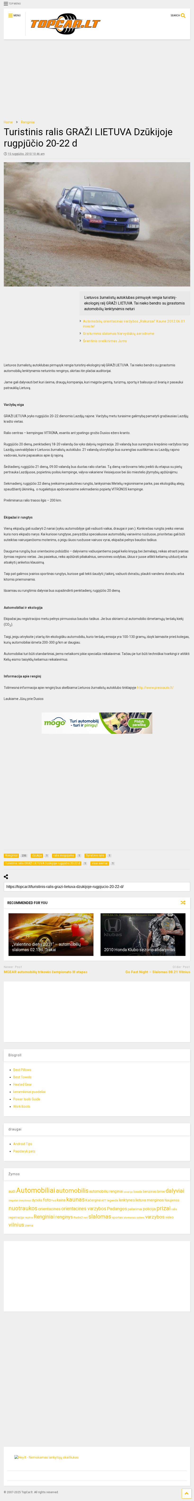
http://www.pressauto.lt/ (155, 688)
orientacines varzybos (83, 1208)
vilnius (16, 1225)
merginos (155, 1200)
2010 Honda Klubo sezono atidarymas (139, 949)
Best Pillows (22, 1070)
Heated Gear (22, 1084)
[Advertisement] (97, 80)
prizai (163, 1208)
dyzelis (37, 1200)
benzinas (150, 1192)
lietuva (141, 1200)
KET (103, 1200)
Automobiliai (35, 1190)
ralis (174, 1209)
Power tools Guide (26, 1099)
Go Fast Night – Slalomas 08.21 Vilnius (157, 972)
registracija (16, 1217)
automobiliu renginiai (106, 1191)
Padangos (117, 1208)
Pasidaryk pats (24, 1151)
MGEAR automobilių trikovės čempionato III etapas (45, 972)
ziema (29, 1225)
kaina (61, 1200)
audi (12, 1191)
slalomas (99, 1217)
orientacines (49, 1208)
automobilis (72, 1190)
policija (149, 1208)
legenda (112, 1200)
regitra (29, 1217)
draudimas (25, 1200)
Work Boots (21, 1106)
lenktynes (127, 1200)
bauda (137, 1191)
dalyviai (175, 1190)
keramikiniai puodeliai (29, 1092)
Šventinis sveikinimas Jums (105, 341)
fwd (54, 1200)
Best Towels (22, 1077)
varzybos (155, 1217)
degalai (13, 1200)
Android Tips (22, 1144)
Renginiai (44, 1217)
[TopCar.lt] (63, 36)
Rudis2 (78, 1217)
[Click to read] (51, 934)
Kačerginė (93, 1200)
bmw (161, 1191)
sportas (117, 1217)
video (169, 1217)
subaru (141, 1217)
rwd (86, 1217)
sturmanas (129, 1217)
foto (47, 1199)
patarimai (135, 1209)
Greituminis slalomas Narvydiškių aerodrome (118, 334)
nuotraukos (23, 1208)
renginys (64, 1217)
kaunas (75, 1199)
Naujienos (172, 1200)
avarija (128, 1191)
